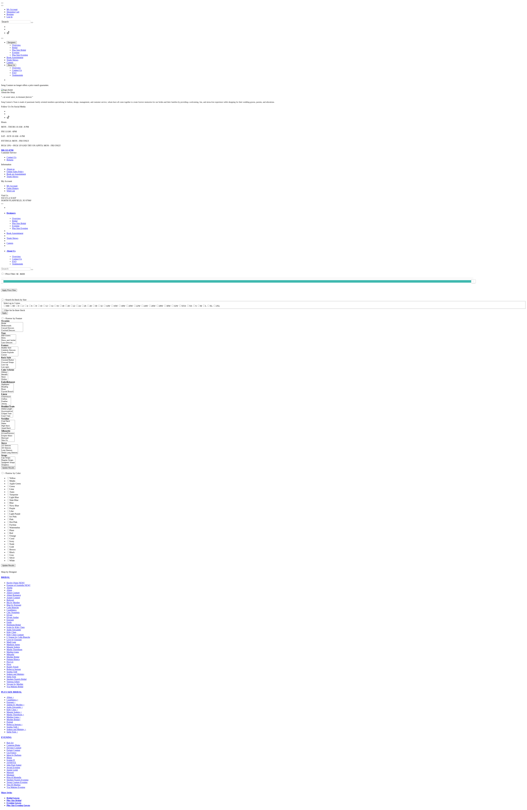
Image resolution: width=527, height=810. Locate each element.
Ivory (11, 541)
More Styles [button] (6, 792)
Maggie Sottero (13, 647)
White (12, 560)
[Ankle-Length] (7, 409)
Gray (11, 555)
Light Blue (14, 497)
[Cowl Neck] (8, 421)
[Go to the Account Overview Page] (2, 5)
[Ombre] (4, 379)
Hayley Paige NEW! (16, 583)
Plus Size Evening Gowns (18, 805)
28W (161, 306)
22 (74, 306)
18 (63, 306)
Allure (9, 590)
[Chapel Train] (7, 414)
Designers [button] (11, 213)
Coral (11, 538)
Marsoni (10, 772)
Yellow (12, 478)
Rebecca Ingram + (15, 724)
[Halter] (8, 423)
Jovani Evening (13, 767)
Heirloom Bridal (14, 625)
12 (47, 306)
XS (190, 306)
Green (12, 486)
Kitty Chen (11, 632)
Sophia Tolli (12, 672)
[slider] (473, 281)
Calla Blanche (13, 607)
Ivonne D (11, 760)
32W (176, 306)
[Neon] (4, 377)
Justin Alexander (14, 630)
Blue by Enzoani (14, 605)
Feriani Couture (13, 750)
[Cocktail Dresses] (12, 330)
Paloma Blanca (13, 659)
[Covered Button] (8, 360)
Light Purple (14, 514)
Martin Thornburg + (15, 714)
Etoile (9, 622)
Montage (10, 775)
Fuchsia (12, 525)
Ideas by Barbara (14, 755)
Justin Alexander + (15, 707)
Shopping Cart (13, 12)
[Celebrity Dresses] (9, 350)
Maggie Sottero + (14, 712)
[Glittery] (4, 372)
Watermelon (14, 527)
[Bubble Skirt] (9, 348)
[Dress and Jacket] (8, 340)
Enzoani (10, 620)
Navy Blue (14, 505)
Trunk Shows (12, 238)
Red (11, 533)
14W (108, 306)
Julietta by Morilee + (15, 705)
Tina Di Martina (13, 785)
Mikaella (10, 654)
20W (131, 306)
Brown (12, 549)
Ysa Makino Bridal (15, 686)
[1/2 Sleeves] (9, 446)
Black (12, 552)
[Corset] (9, 355)
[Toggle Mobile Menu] (2, 203)
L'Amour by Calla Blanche (18, 637)
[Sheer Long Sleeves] (9, 453)
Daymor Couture (14, 748)
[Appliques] (7, 384)
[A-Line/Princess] (7, 433)
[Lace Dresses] (8, 343)
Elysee (9, 615)
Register (10, 14)
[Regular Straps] (8, 460)
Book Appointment (15, 233)
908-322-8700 (7, 150)
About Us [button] (11, 251)
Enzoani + (11, 702)
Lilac (11, 511)
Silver (12, 558)
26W (153, 306)
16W (115, 306)
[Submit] (32, 22)
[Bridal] (12, 323)
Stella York (11, 677)
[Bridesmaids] (12, 326)
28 (90, 306)
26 (85, 306)
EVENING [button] (6, 737)
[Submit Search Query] (32, 269)
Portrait (10, 722)
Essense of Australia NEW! (18, 585)
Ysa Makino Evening (16, 787)
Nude (11, 544)
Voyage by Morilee (15, 684)
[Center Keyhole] (9, 352)
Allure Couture (13, 593)
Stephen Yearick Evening (17, 780)
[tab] (266, 213)
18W (123, 306)
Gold (11, 547)
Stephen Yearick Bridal (16, 679)
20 (69, 306)
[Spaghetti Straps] (8, 462)
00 (14, 306)
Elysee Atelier (13, 617)
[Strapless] (8, 465)
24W (146, 306)
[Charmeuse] (6, 397)
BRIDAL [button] (5, 577)
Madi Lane (11, 642)
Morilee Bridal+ (13, 719)
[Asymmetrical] (7, 411)
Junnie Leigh (12, 770)
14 (52, 306)
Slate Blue (13, 500)
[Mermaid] (7, 438)
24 (80, 306)
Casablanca (11, 610)
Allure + (10, 697)
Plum (11, 530)
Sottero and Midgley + (16, 729)
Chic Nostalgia (13, 612)
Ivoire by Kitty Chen (16, 627)
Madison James (13, 644)
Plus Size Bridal (14, 800)
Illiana (9, 757)
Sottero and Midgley (15, 674)
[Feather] (6, 401)
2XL (218, 306)
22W (138, 306)
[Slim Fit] (7, 440)
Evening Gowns (14, 803)
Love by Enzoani (14, 639)
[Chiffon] (6, 399)
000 (7, 306)
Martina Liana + (14, 717)
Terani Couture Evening (17, 782)
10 (41, 306)
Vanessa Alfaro (13, 681)
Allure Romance (14, 595)
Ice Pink (13, 516)
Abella (9, 588)
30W (168, 306)
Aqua (11, 492)
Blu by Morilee (13, 602)
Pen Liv (10, 662)
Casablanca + (12, 700)
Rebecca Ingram (14, 669)
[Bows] (7, 389)
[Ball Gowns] (8, 336)
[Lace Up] (8, 365)
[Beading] (7, 387)
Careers (10, 243)
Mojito (12, 481)
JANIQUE (11, 762)
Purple (12, 508)
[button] (12, 42)
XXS (183, 306)
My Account (12, 9)
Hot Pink (13, 522)
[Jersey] (6, 404)
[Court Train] (7, 416)
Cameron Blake (13, 745)
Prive (9, 664)
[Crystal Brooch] (7, 391)
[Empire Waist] (7, 436)
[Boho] (8, 338)
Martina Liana (13, 652)
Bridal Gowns (13, 798)
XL (211, 306)
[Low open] (8, 367)
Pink (11, 519)
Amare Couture (13, 597)
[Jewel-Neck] (8, 428)
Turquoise (13, 494)
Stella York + (12, 732)
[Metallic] (4, 375)
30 (96, 306)
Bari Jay (10, 743)
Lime (11, 489)
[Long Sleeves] (9, 450)
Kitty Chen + (12, 710)
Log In (9, 17)
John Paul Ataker (14, 765)
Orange (12, 536)
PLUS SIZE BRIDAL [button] (11, 692)
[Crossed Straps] (8, 362)
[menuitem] (266, 9)
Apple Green (15, 483)
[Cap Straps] (8, 458)
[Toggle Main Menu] (2, 38)
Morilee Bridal (13, 657)
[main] (263, 85)
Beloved (10, 600)
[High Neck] (8, 426)
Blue (11, 503)
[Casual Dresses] (12, 328)
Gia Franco (11, 752)
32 (101, 306)
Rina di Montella (14, 777)
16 (58, 306)
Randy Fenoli (12, 667)
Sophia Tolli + (13, 727)
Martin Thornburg (14, 649)
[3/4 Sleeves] (9, 448)
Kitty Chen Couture (15, 635)
